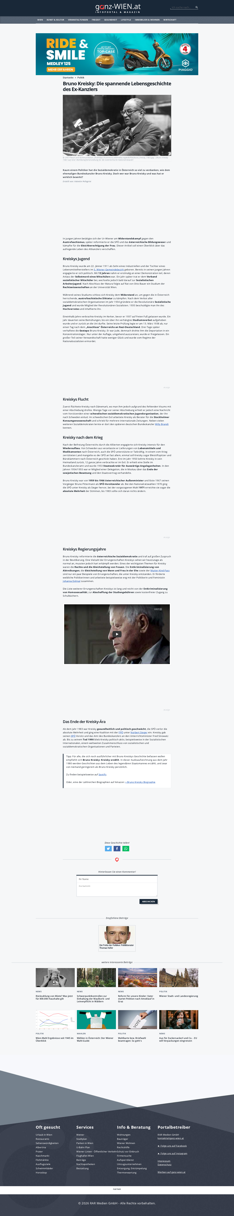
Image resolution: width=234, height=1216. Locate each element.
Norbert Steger (139, 732)
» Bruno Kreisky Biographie (140, 782)
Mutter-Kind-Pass (160, 570)
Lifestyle (126, 19)
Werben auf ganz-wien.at (172, 1172)
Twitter (108, 848)
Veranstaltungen (78, 19)
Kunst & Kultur (55, 19)
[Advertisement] (117, 208)
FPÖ (121, 732)
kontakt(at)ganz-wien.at (171, 1138)
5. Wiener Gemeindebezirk (109, 269)
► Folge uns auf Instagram (172, 1153)
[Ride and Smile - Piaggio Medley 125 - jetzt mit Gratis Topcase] (117, 54)
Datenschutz (165, 1164)
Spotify (102, 774)
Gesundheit (110, 19)
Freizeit (96, 19)
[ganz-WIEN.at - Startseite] (117, 8)
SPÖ (73, 736)
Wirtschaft (169, 19)
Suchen (196, 7)
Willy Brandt (162, 424)
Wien (40, 19)
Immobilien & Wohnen (147, 19)
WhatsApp (125, 848)
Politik (80, 77)
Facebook (117, 848)
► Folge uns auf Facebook (172, 1145)
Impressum (164, 1161)
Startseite (68, 77)
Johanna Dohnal (71, 581)
